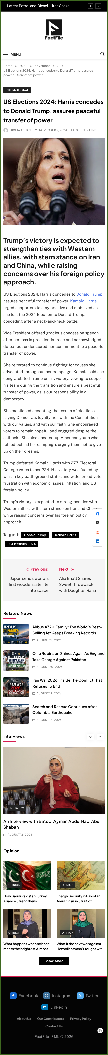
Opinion (14, 884)
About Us (24, 1019)
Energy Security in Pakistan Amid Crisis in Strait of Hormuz (78, 901)
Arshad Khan (20, 130)
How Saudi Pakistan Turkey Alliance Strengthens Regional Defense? (25, 901)
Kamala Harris (83, 301)
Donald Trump (89, 294)
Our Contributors (50, 1019)
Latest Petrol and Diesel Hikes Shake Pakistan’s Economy (38, 6)
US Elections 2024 (21, 544)
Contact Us (54, 1026)
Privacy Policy (80, 1019)
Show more (54, 961)
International (17, 90)
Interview (17, 807)
